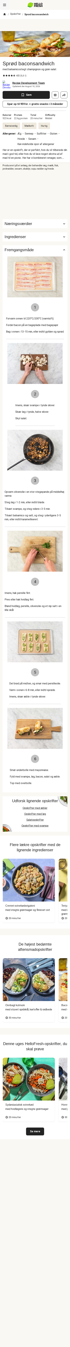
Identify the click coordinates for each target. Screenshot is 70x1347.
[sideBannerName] (35, 194)
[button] (35, 236)
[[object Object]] (55, 94)
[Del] (64, 94)
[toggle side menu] (4, 5)
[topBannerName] (35, 25)
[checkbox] (4, 75)
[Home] (5, 14)
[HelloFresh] (35, 4)
